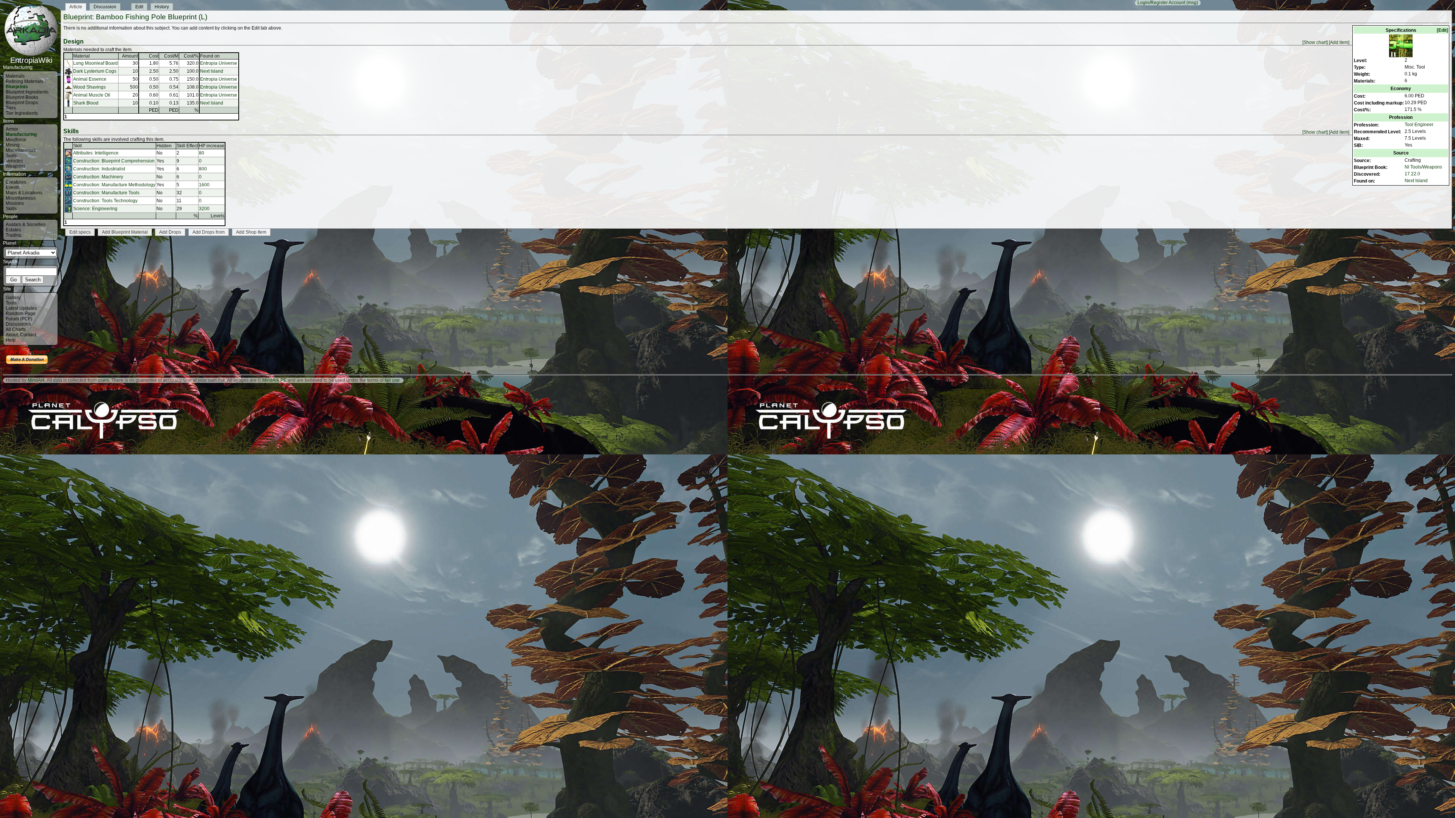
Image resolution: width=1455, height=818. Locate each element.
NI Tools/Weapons (1423, 167)
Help (11, 340)
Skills (11, 208)
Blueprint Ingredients (27, 92)
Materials (15, 76)
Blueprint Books (22, 97)
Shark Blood (86, 103)
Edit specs (80, 232)
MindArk (36, 380)
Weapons (15, 166)
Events (13, 187)
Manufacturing (21, 134)
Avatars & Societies (25, 224)
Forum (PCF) (19, 319)
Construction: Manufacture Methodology (114, 184)
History (162, 6)
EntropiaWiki (31, 60)
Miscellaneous (21, 150)
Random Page (21, 313)
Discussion (105, 6)
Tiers (11, 108)
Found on (210, 56)
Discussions (18, 324)
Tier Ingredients (22, 113)
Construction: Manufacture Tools (106, 192)
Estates (13, 230)
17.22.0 (1412, 173)
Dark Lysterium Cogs (94, 71)
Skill (77, 145)
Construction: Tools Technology (105, 200)
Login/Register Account (1161, 2)
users (103, 380)
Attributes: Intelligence (96, 153)
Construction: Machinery (98, 177)
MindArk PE (274, 380)
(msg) (1192, 2)
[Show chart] (1315, 42)
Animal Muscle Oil (91, 95)
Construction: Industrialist (99, 169)
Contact (28, 334)
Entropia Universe (218, 63)
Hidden (164, 145)
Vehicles (14, 161)
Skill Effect (187, 145)
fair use (392, 380)
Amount (130, 56)
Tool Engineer (1419, 124)
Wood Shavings (89, 87)
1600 (204, 184)
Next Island (1416, 180)
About (12, 334)
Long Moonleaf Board (95, 63)
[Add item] (1339, 42)
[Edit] (1442, 30)
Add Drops (170, 232)
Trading (14, 235)
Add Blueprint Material (125, 232)
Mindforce (16, 139)
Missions (15, 203)
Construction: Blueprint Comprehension (114, 161)
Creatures (16, 182)
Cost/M (171, 56)
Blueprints (17, 86)
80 (201, 153)
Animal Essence (89, 79)
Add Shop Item (251, 232)
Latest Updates (21, 308)
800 (203, 169)
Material (81, 56)
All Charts (16, 329)
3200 (204, 208)
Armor (12, 129)
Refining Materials (24, 81)
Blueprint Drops (22, 102)
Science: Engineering (95, 208)
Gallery (13, 297)
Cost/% (191, 56)
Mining (13, 145)
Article (75, 6)
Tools (11, 155)
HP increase (211, 145)
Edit (139, 6)
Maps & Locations (24, 192)
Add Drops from (208, 232)
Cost (153, 56)
